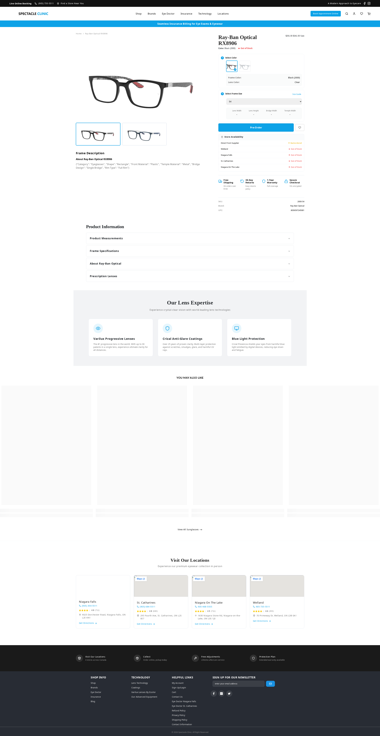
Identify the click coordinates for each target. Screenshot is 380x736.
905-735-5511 (263, 606)
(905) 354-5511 (89, 605)
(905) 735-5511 (46, 3)
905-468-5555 (205, 606)
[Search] (346, 13)
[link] (46, 510)
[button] (326, 13)
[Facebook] (364, 3)
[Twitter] (229, 693)
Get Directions (87, 623)
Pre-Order (256, 127)
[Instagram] (369, 3)
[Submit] (270, 684)
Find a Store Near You (72, 3)
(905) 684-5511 (147, 606)
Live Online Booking (21, 3)
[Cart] (369, 13)
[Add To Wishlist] (299, 127)
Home (79, 33)
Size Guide (296, 94)
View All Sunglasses (188, 529)
